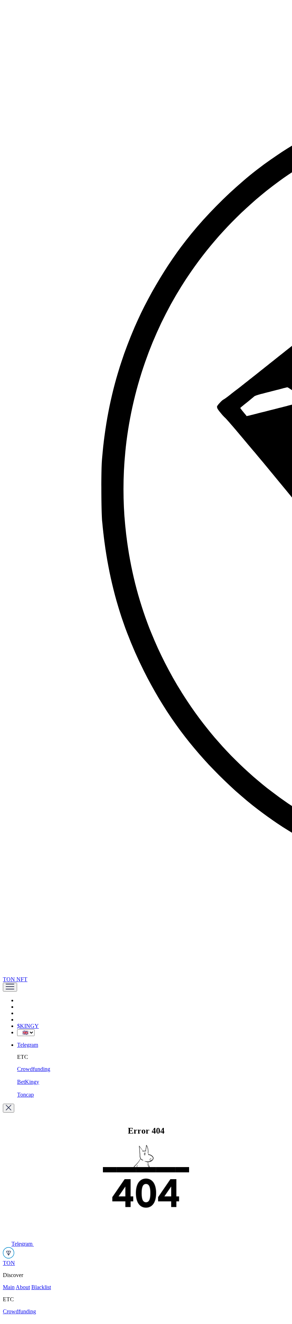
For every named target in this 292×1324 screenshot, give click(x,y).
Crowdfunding (33, 1069)
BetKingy (28, 1082)
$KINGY (28, 1026)
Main (9, 1287)
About (23, 1287)
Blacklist (41, 1287)
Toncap (25, 1095)
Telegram (27, 1045)
